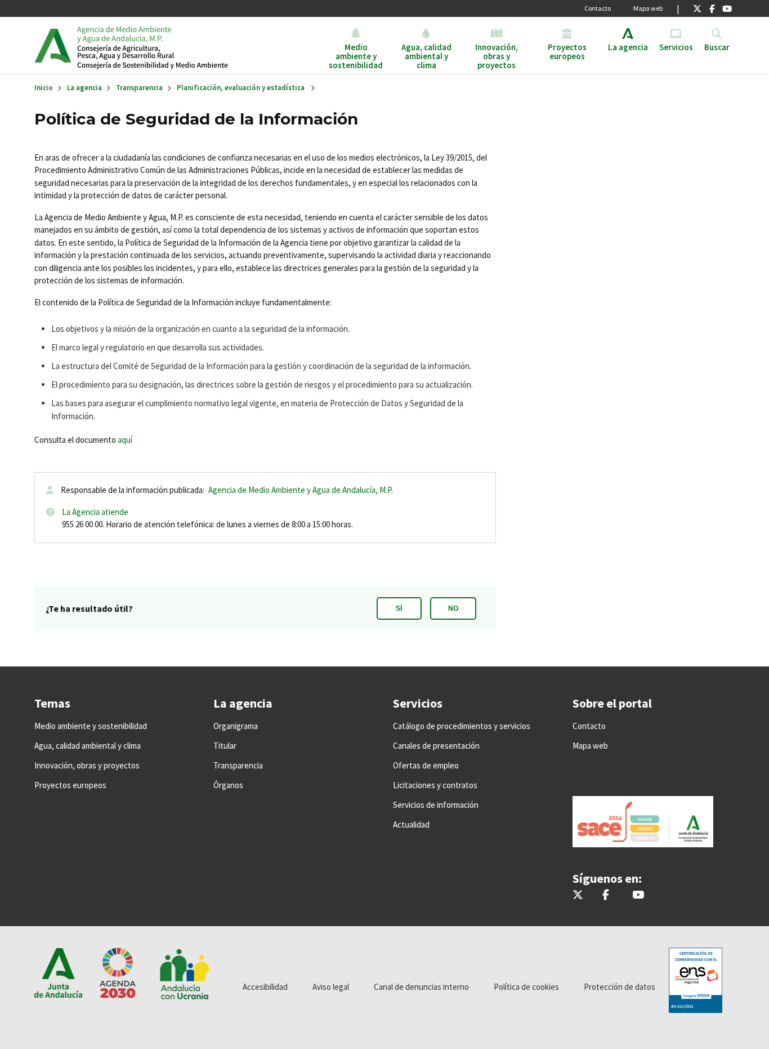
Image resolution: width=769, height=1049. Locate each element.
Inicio (163, 45)
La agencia (84, 87)
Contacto (597, 8)
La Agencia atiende (95, 511)
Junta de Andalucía (52, 45)
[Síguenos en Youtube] (727, 8)
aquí (125, 439)
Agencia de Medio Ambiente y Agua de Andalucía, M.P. (300, 490)
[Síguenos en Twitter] (697, 8)
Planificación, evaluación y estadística (241, 87)
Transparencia (139, 87)
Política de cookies (526, 986)
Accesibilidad (265, 986)
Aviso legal (330, 986)
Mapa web (648, 8)
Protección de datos (619, 986)
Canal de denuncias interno (421, 986)
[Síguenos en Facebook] (711, 8)
